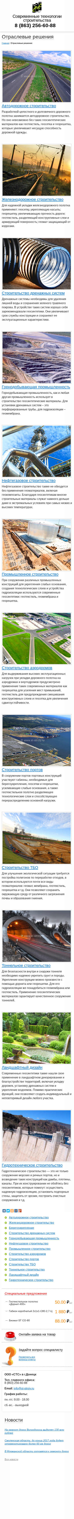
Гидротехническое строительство (32, 1165)
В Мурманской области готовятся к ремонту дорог (37, 1451)
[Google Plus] (20, 1210)
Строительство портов (22, 769)
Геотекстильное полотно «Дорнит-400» (23, 1302)
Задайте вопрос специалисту (41, 1350)
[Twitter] (8, 1210)
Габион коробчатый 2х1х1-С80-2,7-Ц (30, 1311)
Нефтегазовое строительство (29, 480)
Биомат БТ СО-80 (19, 1320)
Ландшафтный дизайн (22, 1067)
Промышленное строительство (30, 574)
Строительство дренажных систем (33, 293)
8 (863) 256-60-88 (35, 25)
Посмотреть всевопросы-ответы (27, 1358)
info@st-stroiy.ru (24, 1388)
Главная (5, 43)
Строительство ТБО (20, 867)
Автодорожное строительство (29, 106)
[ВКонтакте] (4, 1210)
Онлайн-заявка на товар (37, 1334)
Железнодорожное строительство (32, 199)
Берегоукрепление (21, 1228)
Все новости (11, 1459)
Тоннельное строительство (26, 965)
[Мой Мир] (16, 1210)
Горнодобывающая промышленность (36, 387)
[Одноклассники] (12, 1210)
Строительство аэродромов (27, 668)
